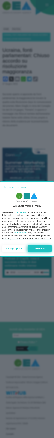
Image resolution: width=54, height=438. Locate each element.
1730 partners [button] (21, 212)
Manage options (14, 248)
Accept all (39, 248)
